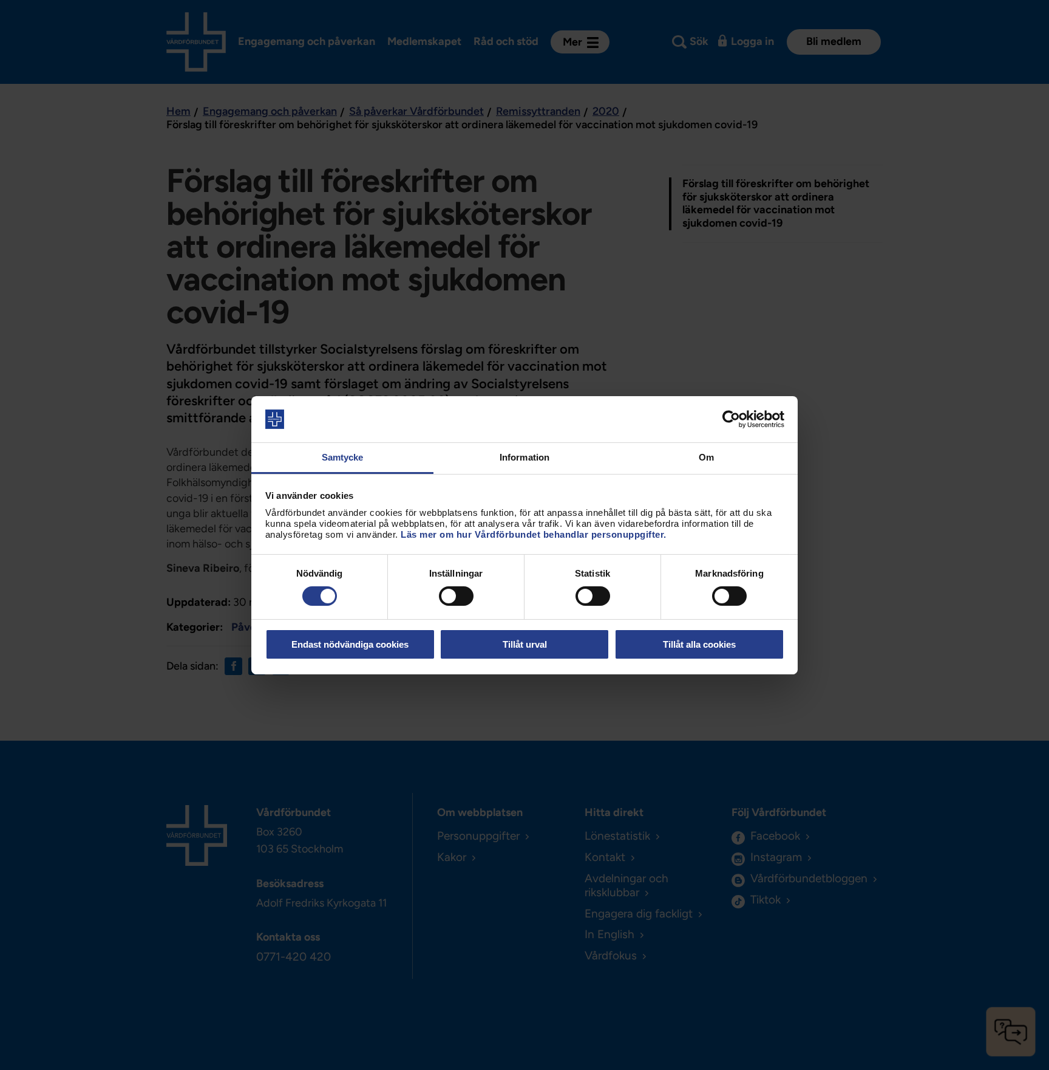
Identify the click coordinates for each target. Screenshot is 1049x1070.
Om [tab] (706, 457)
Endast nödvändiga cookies (350, 644)
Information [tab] (524, 457)
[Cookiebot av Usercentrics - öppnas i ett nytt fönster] (731, 419)
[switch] (456, 596)
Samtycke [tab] (343, 457)
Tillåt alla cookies (699, 644)
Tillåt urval (525, 644)
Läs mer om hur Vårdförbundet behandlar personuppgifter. (534, 534)
